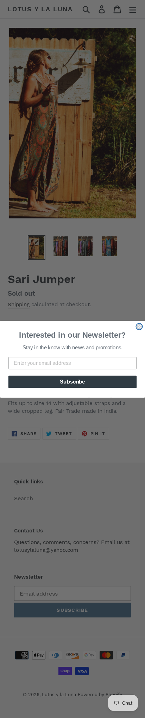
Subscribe (72, 381)
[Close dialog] (139, 326)
